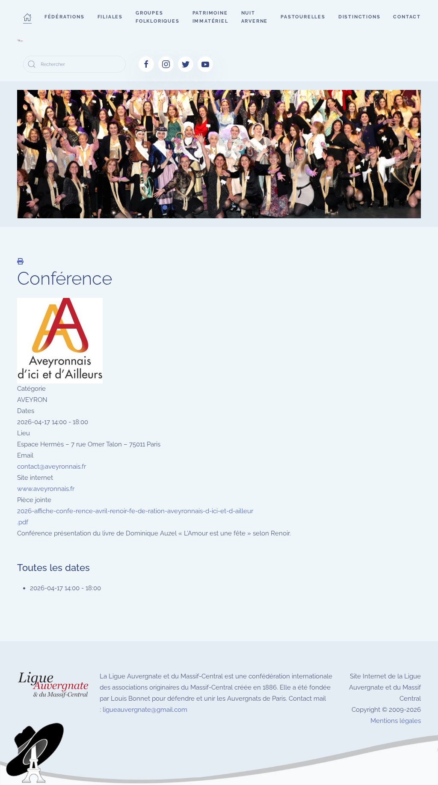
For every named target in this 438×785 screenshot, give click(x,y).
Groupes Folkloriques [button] (158, 17)
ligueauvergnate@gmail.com (145, 710)
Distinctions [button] (359, 17)
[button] (27, 17)
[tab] (155, 207)
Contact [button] (407, 17)
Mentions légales (395, 721)
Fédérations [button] (64, 17)
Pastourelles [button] (303, 17)
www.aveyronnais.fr (45, 489)
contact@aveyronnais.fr (51, 466)
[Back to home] (20, 41)
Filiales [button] (110, 17)
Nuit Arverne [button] (254, 17)
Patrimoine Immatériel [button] (210, 17)
